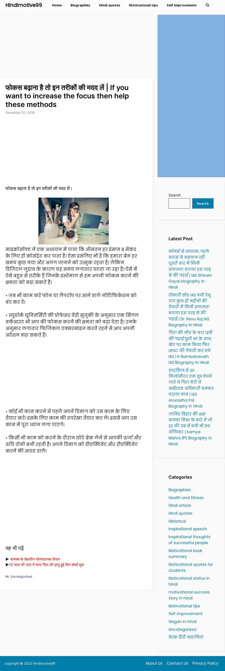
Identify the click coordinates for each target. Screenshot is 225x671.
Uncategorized (21, 576)
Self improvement (182, 5)
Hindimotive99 (23, 5)
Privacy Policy (205, 663)
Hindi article (180, 505)
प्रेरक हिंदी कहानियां (186, 637)
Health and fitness (186, 497)
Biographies (80, 5)
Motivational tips (143, 5)
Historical (177, 521)
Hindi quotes (109, 5)
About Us (154, 663)
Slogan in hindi (182, 621)
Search (175, 195)
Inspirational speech (188, 529)
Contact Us (177, 663)
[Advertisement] (76, 45)
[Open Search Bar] (207, 5)
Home (57, 5)
